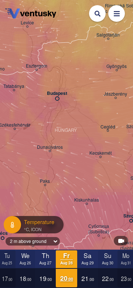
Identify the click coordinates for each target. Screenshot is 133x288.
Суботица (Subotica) (98, 228)
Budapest (57, 93)
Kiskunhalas (86, 200)
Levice (27, 22)
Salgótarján (108, 35)
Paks (45, 181)
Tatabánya (13, 86)
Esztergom (36, 66)
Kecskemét (100, 153)
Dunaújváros (50, 147)
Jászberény (115, 94)
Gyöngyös (116, 66)
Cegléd (107, 127)
